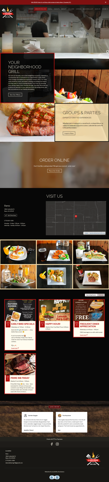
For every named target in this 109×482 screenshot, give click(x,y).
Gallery (71, 9)
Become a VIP (88, 9)
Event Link (14, 348)
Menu (50, 9)
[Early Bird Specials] (20, 322)
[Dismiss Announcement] (106, 2)
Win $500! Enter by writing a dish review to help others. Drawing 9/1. (51, 2)
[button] (105, 9)
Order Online (40, 9)
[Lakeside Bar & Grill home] (7, 11)
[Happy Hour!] (54, 316)
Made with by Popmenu (31, 439)
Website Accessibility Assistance (54, 471)
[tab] (91, 295)
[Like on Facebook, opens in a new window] (51, 444)
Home (31, 9)
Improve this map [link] (101, 233)
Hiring (78, 9)
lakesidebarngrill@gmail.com (14, 463)
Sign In (97, 9)
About (63, 9)
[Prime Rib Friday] (20, 375)
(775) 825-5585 (10, 460)
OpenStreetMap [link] (93, 233)
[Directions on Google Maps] (76, 218)
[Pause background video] (107, 51)
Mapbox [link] (86, 233)
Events (57, 9)
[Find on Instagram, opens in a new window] (57, 444)
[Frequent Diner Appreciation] (89, 315)
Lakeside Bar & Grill (93, 457)
